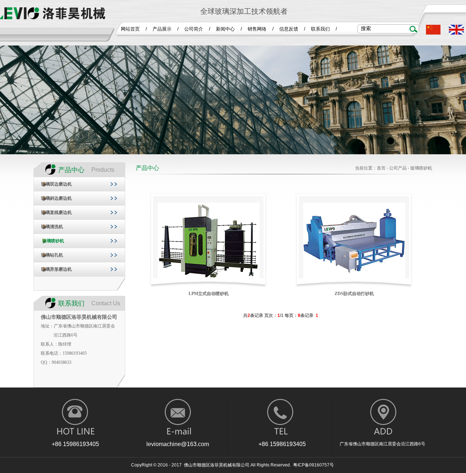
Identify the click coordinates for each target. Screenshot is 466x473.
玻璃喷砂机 (421, 168)
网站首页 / (134, 29)
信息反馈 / (292, 29)
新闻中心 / (229, 29)
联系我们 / (324, 29)
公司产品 (398, 168)
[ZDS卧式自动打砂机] (354, 277)
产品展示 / (166, 29)
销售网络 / (261, 29)
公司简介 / (197, 29)
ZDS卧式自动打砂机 (354, 293)
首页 (381, 168)
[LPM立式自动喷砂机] (209, 277)
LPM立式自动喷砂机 (209, 293)
